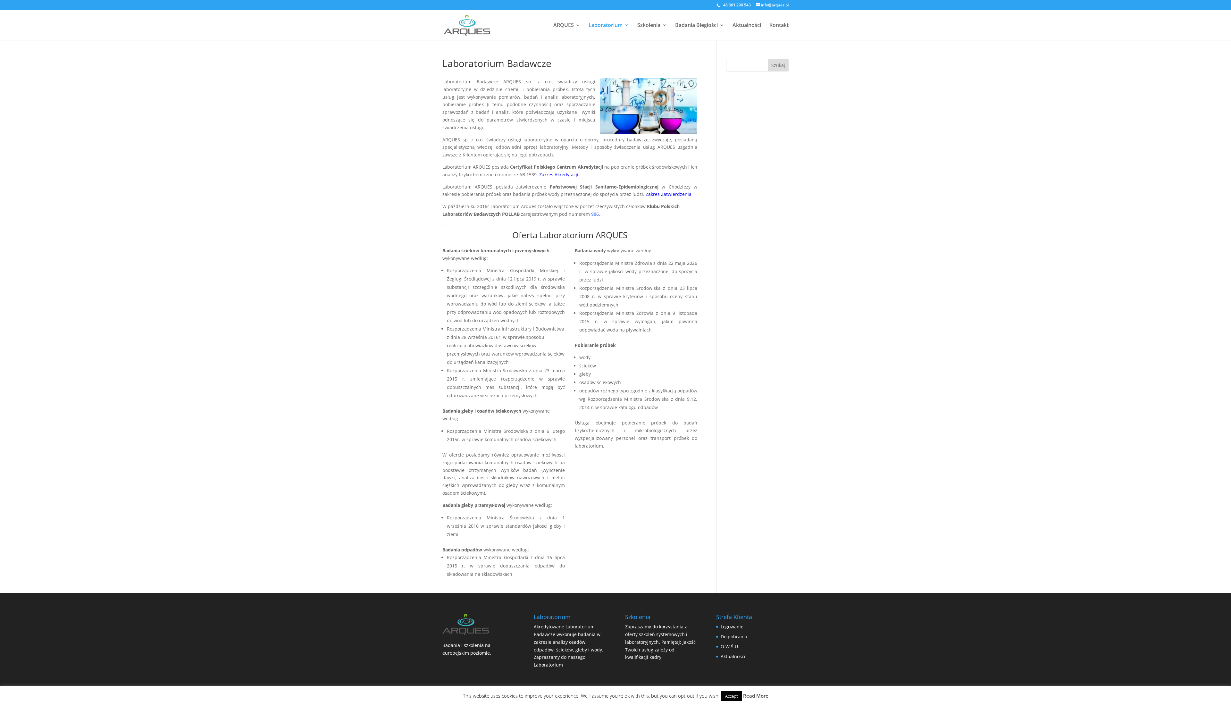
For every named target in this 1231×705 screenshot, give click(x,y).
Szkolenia (648, 26)
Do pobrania (734, 637)
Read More (755, 695)
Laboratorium (606, 26)
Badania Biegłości (696, 26)
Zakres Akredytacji (558, 175)
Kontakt (779, 26)
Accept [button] (731, 696)
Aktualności (747, 26)
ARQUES (563, 26)
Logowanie (732, 627)
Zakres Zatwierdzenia (668, 194)
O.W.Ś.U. (730, 646)
